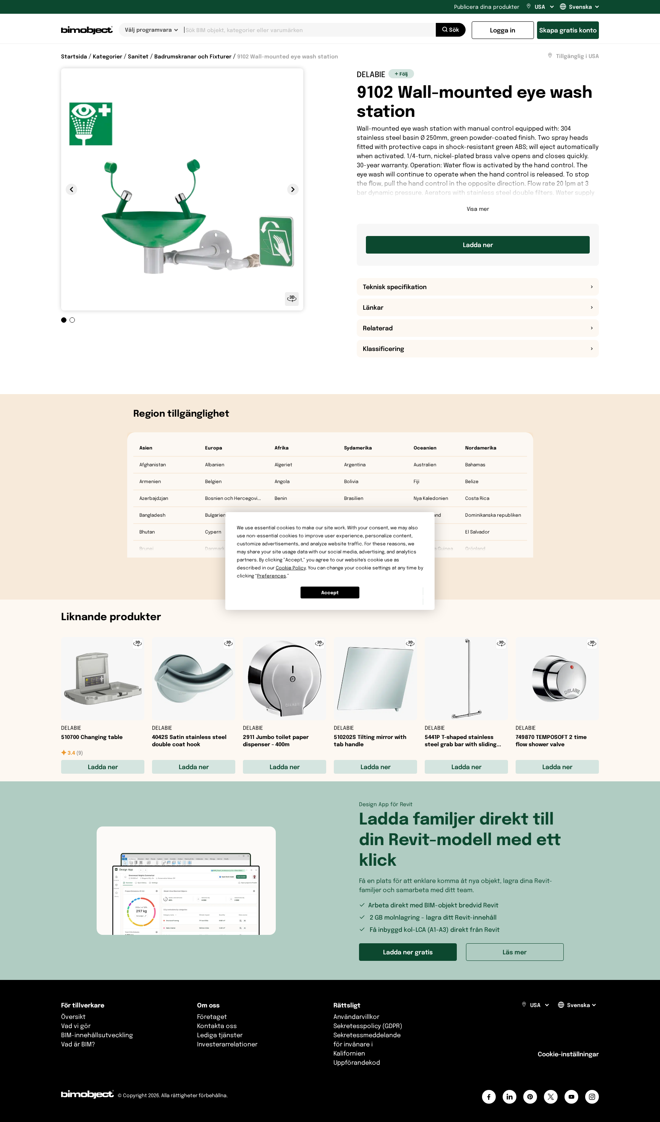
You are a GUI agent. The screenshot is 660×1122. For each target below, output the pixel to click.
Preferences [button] (271, 575)
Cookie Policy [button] (291, 567)
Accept (330, 592)
